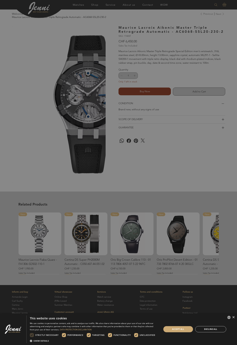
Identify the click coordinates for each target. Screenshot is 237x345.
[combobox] (229, 317)
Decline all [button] (210, 329)
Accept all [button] (178, 329)
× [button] (233, 317)
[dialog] (118, 329)
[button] (94, 341)
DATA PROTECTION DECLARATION (76, 329)
